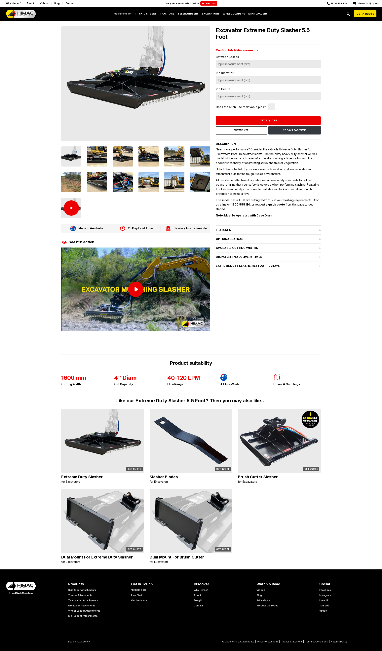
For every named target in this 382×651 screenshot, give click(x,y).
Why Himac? (13, 3)
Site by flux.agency (79, 641)
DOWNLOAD (208, 3)
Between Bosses (227, 56)
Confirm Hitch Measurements (237, 50)
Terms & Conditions (316, 641)
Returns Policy (339, 641)
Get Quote (134, 469)
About (30, 3)
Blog (57, 3)
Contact (70, 3)
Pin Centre (223, 89)
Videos (44, 3)
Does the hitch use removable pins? (241, 107)
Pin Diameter (224, 73)
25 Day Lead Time (294, 130)
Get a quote (365, 13)
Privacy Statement (291, 641)
